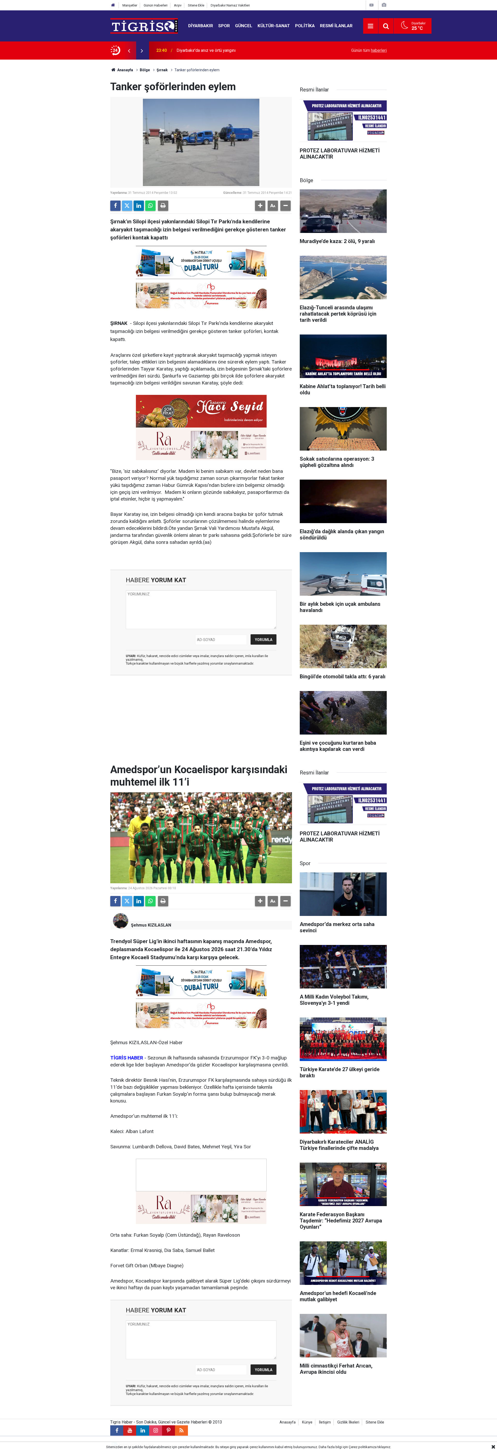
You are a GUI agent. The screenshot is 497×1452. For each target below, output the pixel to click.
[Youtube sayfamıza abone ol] (129, 1430)
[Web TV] (371, 5)
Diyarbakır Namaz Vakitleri (230, 5)
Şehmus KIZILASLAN (151, 925)
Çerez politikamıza (363, 1447)
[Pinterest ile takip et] (168, 1430)
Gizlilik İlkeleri (348, 1422)
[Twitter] (127, 206)
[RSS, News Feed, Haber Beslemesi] (181, 1430)
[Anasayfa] (113, 5)
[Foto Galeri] (384, 5)
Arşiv (177, 5)
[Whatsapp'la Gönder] (150, 206)
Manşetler (129, 5)
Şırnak (162, 70)
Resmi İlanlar (336, 25)
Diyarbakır (200, 25)
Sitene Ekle (196, 5)
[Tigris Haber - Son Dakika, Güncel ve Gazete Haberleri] (144, 25)
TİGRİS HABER (126, 1058)
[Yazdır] (163, 206)
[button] (260, 206)
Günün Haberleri (155, 5)
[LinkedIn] (139, 206)
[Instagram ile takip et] (155, 1430)
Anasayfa (124, 70)
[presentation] (128, 50)
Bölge (145, 70)
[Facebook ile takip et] (116, 1430)
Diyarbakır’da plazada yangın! (203, 50)
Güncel (243, 25)
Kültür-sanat (274, 25)
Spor (224, 25)
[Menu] (370, 26)
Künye (307, 1422)
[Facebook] (115, 206)
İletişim (325, 1422)
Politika (305, 25)
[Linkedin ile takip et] (142, 1430)
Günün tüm (369, 50)
